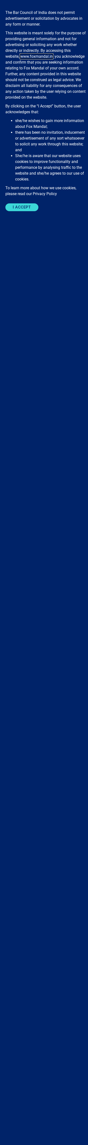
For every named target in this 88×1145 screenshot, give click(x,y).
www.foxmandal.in (36, 56)
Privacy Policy (45, 193)
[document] (44, 572)
